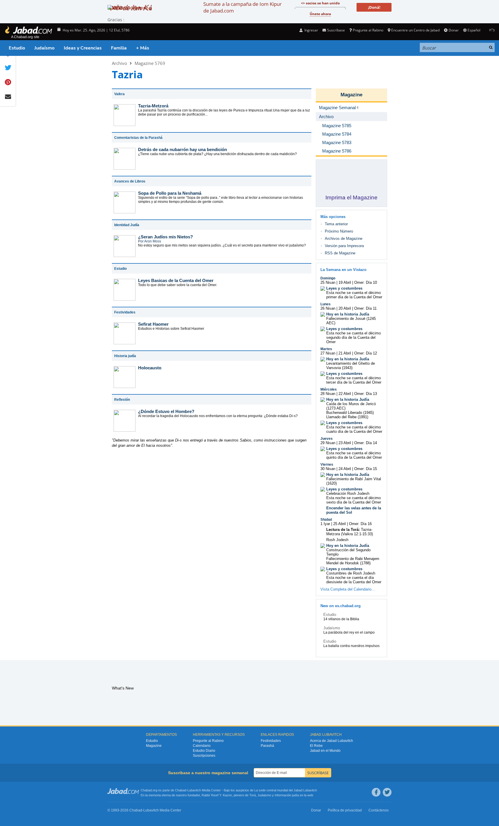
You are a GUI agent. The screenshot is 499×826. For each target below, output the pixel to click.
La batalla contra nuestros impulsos (351, 646)
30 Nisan (327, 469)
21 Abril (344, 353)
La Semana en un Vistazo (343, 269)
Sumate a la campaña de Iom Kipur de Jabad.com (242, 7)
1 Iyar (325, 524)
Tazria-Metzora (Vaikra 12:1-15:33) (349, 531)
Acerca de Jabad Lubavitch (331, 741)
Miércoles (328, 389)
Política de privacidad (345, 810)
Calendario (202, 746)
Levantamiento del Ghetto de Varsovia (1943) (350, 365)
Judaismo (264, 795)
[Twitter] (387, 792)
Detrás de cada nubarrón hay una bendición (182, 149)
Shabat (326, 519)
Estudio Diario (204, 751)
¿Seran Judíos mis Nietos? (165, 236)
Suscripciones (204, 756)
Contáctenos (378, 810)
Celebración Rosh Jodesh (347, 493)
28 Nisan (327, 393)
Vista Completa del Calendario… (347, 589)
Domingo (327, 278)
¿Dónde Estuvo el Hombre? (166, 411)
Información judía (287, 795)
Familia (119, 48)
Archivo (119, 63)
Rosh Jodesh (337, 540)
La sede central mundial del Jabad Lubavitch (285, 790)
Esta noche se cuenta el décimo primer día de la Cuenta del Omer (354, 294)
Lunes (325, 304)
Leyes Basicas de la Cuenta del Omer (176, 280)
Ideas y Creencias (83, 48)
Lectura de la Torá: (343, 529)
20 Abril (344, 308)
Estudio (17, 48)
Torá (252, 795)
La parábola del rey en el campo (349, 632)
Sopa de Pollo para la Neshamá (169, 193)
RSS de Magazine (340, 253)
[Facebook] (376, 792)
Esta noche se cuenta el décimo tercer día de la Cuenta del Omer (353, 380)
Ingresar (311, 30)
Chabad (180, 790)
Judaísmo (44, 48)
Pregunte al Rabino (368, 30)
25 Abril (339, 524)
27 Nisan (327, 353)
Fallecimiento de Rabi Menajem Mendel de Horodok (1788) (352, 560)
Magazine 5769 (150, 63)
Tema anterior (336, 224)
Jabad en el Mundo (325, 751)
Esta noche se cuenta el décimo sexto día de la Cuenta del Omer (353, 500)
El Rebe (316, 746)
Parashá (267, 746)
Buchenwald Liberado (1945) (350, 412)
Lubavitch (194, 790)
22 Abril (344, 393)
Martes (326, 349)
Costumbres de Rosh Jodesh (350, 573)
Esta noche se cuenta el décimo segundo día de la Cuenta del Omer (353, 337)
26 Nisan (327, 308)
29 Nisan (327, 443)
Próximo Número (339, 231)
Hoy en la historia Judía (347, 314)
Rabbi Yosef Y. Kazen (217, 795)
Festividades (271, 741)
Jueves (326, 439)
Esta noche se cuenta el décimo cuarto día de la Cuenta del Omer (354, 429)
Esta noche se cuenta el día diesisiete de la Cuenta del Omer (353, 579)
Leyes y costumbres (344, 288)
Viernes (326, 464)
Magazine (351, 95)
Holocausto (149, 367)
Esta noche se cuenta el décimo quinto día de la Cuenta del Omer (354, 455)
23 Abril (344, 443)
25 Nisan (327, 282)
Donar (454, 30)
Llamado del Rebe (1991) (347, 417)
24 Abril (344, 469)
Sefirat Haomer (153, 324)
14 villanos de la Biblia (341, 619)
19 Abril (344, 282)
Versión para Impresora (344, 246)
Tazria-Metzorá (153, 105)
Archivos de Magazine (343, 238)
